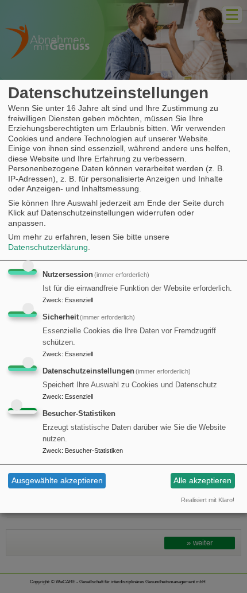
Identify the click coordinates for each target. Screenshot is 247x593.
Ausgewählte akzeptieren (57, 480)
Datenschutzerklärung (48, 247)
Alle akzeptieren (202, 480)
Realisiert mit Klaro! (207, 499)
